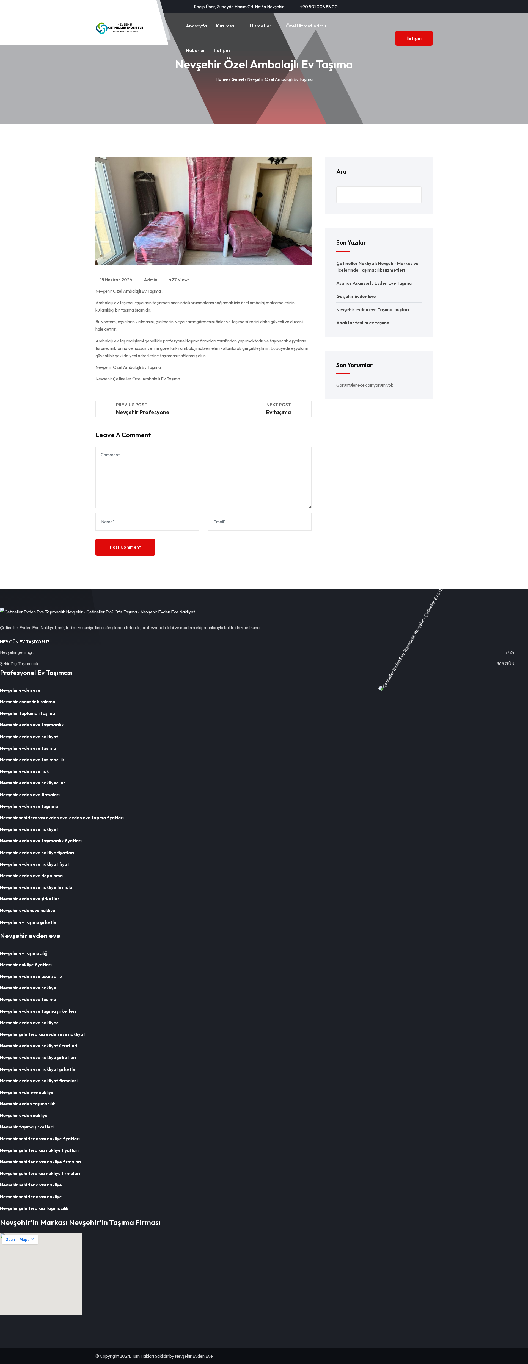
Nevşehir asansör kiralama (27, 701)
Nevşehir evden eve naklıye (28, 988)
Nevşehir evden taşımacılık (27, 1103)
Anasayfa (196, 26)
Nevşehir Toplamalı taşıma (27, 713)
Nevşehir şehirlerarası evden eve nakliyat (42, 1034)
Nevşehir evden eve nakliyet (29, 829)
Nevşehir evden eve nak (24, 771)
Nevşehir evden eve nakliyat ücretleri (38, 1045)
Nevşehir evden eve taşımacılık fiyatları (41, 840)
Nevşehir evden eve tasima (28, 748)
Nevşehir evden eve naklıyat (29, 736)
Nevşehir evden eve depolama (31, 875)
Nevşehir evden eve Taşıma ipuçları (372, 309)
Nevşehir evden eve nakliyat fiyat (35, 864)
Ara (341, 171)
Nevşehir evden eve (20, 690)
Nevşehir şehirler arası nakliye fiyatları (40, 1138)
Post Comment (125, 547)
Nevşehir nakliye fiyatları (26, 964)
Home (222, 79)
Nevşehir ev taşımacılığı (24, 953)
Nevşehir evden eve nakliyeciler (32, 782)
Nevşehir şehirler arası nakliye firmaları (40, 1161)
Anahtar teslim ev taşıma (362, 322)
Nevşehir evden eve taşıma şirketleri (38, 1011)
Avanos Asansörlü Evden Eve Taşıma (374, 283)
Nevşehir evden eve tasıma (28, 999)
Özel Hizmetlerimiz (306, 26)
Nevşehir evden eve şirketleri (30, 898)
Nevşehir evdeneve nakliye (27, 910)
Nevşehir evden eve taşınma (29, 806)
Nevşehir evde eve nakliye (27, 1092)
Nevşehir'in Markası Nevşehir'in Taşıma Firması (80, 1222)
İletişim (222, 50)
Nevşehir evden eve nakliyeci (29, 1022)
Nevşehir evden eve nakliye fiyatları (37, 852)
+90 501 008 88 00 (319, 6)
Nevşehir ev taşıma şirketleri (30, 922)
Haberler (195, 50)
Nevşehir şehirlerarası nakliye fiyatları (39, 1150)
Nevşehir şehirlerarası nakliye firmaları (41, 1173)
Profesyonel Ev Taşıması (36, 672)
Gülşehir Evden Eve (356, 296)
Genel (237, 79)
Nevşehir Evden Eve (194, 1356)
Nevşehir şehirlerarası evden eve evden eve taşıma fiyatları (62, 817)
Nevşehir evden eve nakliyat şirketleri (39, 1069)
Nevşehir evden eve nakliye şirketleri (38, 1057)
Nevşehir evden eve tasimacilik (32, 759)
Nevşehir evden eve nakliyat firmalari (39, 1080)
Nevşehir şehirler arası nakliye (31, 1185)
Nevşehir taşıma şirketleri (27, 1127)
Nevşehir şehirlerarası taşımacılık (34, 1208)
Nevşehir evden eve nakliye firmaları (37, 887)
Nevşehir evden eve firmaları (30, 794)
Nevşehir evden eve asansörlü (31, 976)
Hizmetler (260, 26)
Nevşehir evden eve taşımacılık (32, 724)
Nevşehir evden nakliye (24, 1115)
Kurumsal (225, 26)
